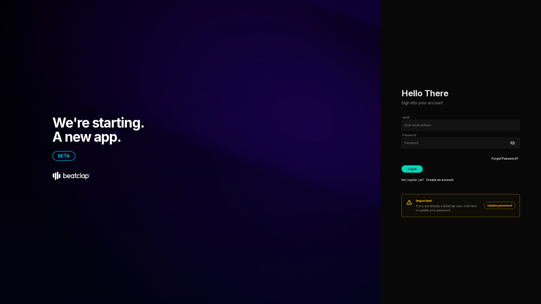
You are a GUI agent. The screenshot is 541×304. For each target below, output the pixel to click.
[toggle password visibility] (512, 143)
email (406, 117)
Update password (499, 205)
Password (409, 135)
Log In (412, 169)
